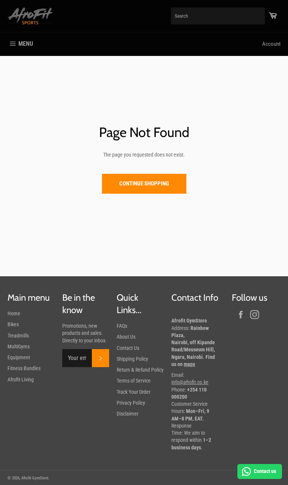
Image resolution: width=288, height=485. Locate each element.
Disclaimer (127, 414)
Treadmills (18, 336)
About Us (126, 337)
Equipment (19, 357)
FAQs (122, 326)
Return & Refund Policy (140, 370)
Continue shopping (144, 183)
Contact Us (128, 348)
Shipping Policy (132, 359)
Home (14, 313)
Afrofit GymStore (34, 478)
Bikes (13, 324)
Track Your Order (133, 392)
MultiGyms (19, 346)
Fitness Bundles (24, 368)
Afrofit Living (21, 380)
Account (271, 44)
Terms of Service (134, 381)
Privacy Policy (131, 403)
